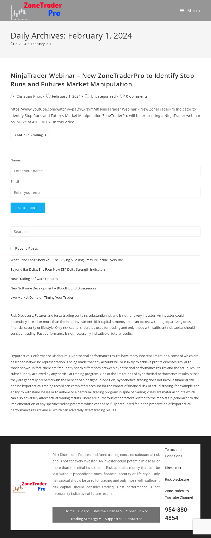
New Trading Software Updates (34, 278)
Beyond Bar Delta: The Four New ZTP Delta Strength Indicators (58, 269)
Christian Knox (29, 96)
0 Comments (137, 96)
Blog (82, 511)
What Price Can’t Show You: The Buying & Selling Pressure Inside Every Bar (67, 260)
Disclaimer (173, 468)
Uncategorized (103, 96)
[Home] (12, 43)
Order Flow (135, 511)
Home (70, 511)
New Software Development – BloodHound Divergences (53, 288)
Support (112, 518)
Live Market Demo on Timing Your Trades (42, 297)
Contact (132, 518)
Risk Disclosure (177, 479)
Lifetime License (106, 511)
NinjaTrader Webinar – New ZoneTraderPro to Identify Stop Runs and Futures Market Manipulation (102, 79)
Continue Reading (33, 134)
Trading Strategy (85, 518)
